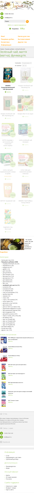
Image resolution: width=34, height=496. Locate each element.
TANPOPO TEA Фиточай (8, 228)
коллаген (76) (7, 287)
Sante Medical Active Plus (15, 346)
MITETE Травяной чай (7, 201)
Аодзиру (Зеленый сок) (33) (11, 264)
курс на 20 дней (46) (9, 319)
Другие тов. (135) (6, 330)
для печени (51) (7, 281)
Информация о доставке (13, 457)
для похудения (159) (9, 312)
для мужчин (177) (8, 278)
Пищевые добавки (8, 39)
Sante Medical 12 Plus (14, 355)
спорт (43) (6, 298)
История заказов (11, 477)
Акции (8, 468)
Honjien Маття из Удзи (25, 114)
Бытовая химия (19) (7, 326)
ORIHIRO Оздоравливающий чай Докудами (8, 87)
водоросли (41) (7, 267)
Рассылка (9, 479)
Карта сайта (10, 490)
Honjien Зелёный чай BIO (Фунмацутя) (8, 114)
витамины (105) (7, 317)
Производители (11, 466)
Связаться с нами (11, 486)
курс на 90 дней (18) (9, 325)
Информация (6, 45)
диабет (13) (6, 269)
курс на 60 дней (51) (9, 323)
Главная (2, 49)
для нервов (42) (7, 280)
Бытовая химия (24, 39)
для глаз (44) (7, 271)
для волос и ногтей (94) (10, 303)
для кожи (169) (7, 305)
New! (3, 36)
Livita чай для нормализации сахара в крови (8, 171)
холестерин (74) (8, 301)
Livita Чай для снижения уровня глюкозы (25, 171)
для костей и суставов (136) (11, 307)
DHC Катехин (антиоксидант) (16, 373)
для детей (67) (7, 273)
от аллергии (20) (8, 290)
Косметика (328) (6, 328)
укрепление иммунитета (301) (12, 308)
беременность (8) (8, 265)
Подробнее (4, 252)
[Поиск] (27, 21)
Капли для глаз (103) (7, 260)
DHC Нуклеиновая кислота (15, 382)
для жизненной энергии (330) (12, 310)
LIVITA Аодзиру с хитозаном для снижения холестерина (8, 142)
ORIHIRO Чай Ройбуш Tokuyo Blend (25, 201)
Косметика (5, 42)
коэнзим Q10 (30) (8, 289)
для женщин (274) (8, 274)
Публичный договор (12, 459)
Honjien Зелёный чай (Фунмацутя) (25, 86)
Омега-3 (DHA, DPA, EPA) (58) (12, 316)
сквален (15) (6, 296)
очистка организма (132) (10, 292)
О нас (7, 455)
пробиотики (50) (8, 294)
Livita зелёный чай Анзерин (25, 141)
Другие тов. (22, 42)
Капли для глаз (24, 36)
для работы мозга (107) (10, 314)
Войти (9, 25)
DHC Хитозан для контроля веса (17, 364)
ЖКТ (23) (5, 283)
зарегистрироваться (20, 25)
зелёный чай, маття (20, 49)
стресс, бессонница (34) (10, 299)
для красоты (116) (8, 276)
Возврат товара (11, 488)
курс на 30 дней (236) (9, 321)
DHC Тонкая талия (13, 400)
